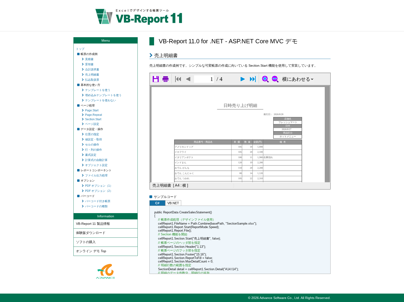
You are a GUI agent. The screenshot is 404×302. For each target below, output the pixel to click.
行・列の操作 (93, 149)
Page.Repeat (93, 114)
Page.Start (91, 110)
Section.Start (93, 119)
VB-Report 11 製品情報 (93, 224)
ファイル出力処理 (96, 175)
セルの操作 (92, 144)
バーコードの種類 (96, 206)
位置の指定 (92, 134)
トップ (80, 49)
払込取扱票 (92, 79)
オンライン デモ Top (91, 251)
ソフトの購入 (86, 242)
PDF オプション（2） (99, 191)
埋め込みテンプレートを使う (103, 95)
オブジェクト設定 (96, 165)
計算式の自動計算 (96, 160)
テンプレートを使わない (100, 100)
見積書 (89, 59)
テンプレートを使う (97, 90)
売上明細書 (92, 74)
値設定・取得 (93, 139)
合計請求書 (92, 69)
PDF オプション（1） (99, 185)
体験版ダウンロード (90, 233)
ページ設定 (92, 124)
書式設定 (90, 154)
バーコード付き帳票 (97, 201)
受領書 (89, 64)
